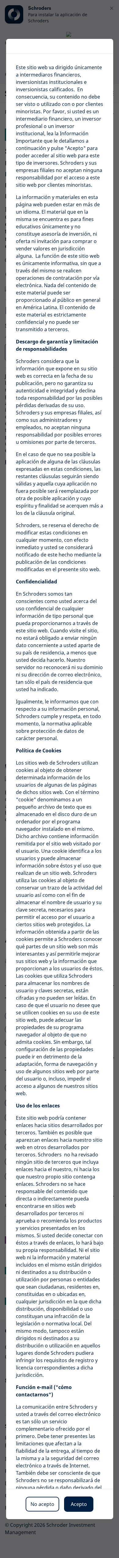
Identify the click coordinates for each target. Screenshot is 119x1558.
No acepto (42, 1504)
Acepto (79, 1504)
